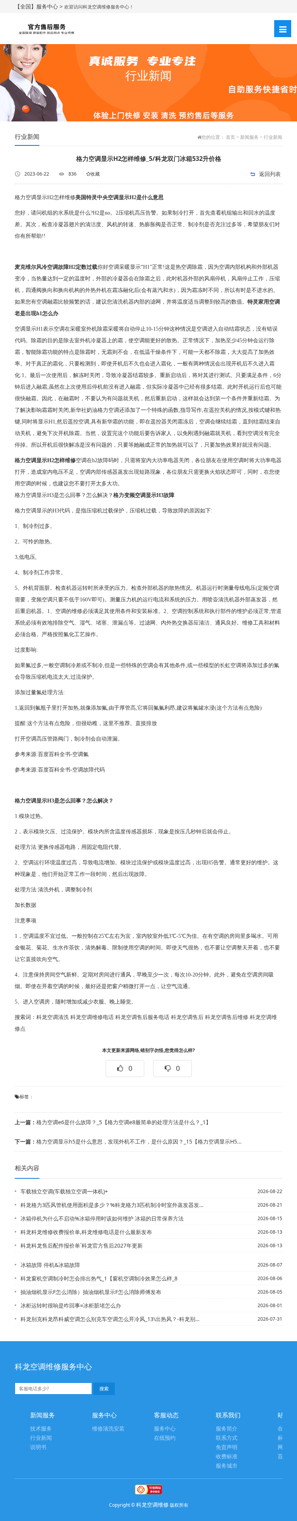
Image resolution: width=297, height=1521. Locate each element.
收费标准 (226, 1457)
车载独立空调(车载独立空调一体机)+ (64, 1191)
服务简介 (226, 1429)
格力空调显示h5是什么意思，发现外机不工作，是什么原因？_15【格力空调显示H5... (128, 1141)
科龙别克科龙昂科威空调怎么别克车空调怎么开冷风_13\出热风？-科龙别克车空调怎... (111, 1319)
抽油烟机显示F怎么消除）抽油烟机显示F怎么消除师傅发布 (90, 1292)
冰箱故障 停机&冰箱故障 (50, 1264)
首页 (230, 137)
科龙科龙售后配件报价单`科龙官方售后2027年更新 (81, 1245)
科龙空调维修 (152, 1504)
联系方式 (226, 1438)
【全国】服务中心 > (39, 6)
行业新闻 (273, 137)
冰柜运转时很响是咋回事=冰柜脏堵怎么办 (70, 1305)
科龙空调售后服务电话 (142, 1017)
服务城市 (226, 1466)
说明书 (38, 1447)
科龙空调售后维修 (226, 1017)
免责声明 (226, 1447)
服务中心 (165, 1429)
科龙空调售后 (187, 1017)
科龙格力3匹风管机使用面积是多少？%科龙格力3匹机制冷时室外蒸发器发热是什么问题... (111, 1205)
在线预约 (165, 1438)
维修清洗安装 (108, 1429)
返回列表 (270, 174)
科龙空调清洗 (52, 1017)
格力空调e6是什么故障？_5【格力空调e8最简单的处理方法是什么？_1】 (113, 1122)
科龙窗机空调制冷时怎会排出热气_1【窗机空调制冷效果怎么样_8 (99, 1278)
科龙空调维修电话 (92, 1017)
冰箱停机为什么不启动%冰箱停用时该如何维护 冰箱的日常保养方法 (102, 1218)
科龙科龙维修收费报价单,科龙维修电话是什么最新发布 (86, 1232)
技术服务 (41, 1429)
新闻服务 (249, 137)
